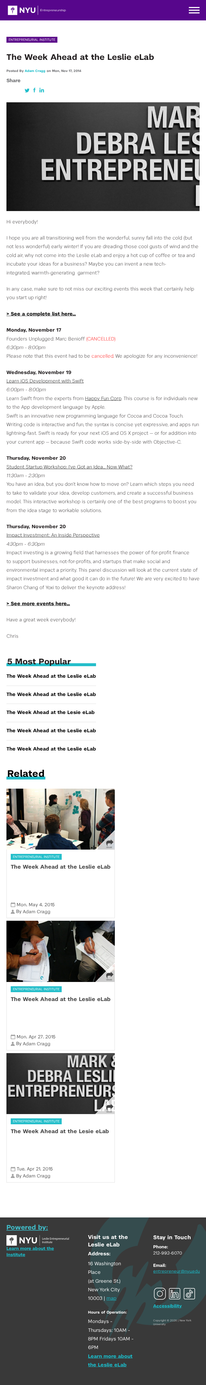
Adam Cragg (35, 70)
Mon (21, 904)
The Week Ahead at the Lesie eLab (50, 712)
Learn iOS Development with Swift (45, 381)
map (111, 1298)
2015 (50, 904)
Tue (20, 1169)
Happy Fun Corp (103, 398)
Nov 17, (67, 70)
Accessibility (167, 1306)
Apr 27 (36, 1037)
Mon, (56, 70)
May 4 (35, 904)
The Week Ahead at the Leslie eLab (51, 676)
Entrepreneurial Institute (32, 39)
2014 (77, 70)
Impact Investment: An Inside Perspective (53, 535)
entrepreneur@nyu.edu (176, 1271)
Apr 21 (33, 1169)
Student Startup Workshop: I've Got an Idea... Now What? (69, 467)
